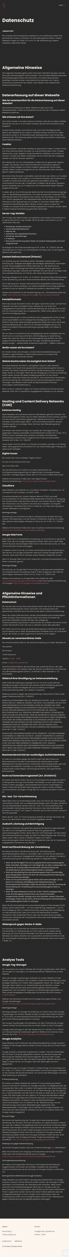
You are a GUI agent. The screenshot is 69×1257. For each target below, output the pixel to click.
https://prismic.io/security (48, 295)
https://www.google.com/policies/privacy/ (31, 583)
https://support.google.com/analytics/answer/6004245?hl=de (28, 1156)
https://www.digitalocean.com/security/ (39, 481)
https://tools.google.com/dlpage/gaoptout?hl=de (33, 1139)
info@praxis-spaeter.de (18, 663)
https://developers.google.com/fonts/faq (20, 581)
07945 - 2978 (14, 658)
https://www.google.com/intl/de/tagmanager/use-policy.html (28, 1004)
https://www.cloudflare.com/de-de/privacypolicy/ (23, 530)
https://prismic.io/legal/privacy (21, 295)
